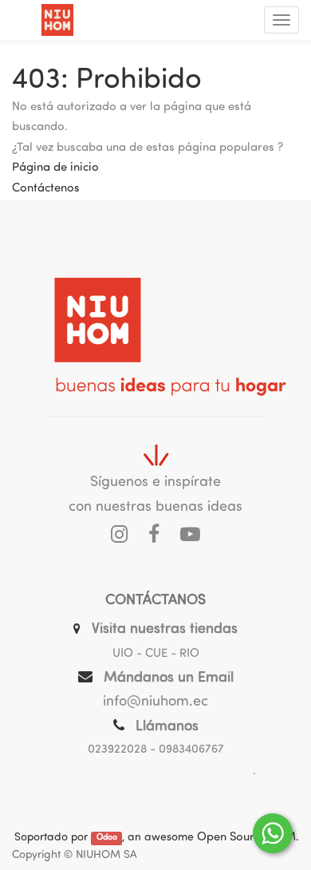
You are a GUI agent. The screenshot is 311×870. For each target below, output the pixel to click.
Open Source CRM (246, 838)
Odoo (106, 838)
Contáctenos (46, 189)
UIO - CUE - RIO (155, 654)
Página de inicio (55, 168)
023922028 (117, 750)
